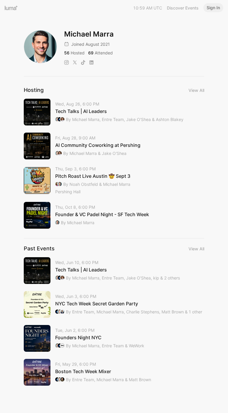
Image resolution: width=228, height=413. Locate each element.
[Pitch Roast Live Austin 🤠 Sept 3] (114, 180)
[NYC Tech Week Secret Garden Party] (114, 304)
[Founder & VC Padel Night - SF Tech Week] (114, 215)
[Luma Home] (11, 8)
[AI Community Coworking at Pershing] (114, 146)
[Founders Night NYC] (114, 338)
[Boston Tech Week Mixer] (114, 372)
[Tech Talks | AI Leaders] (114, 112)
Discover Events (183, 7)
